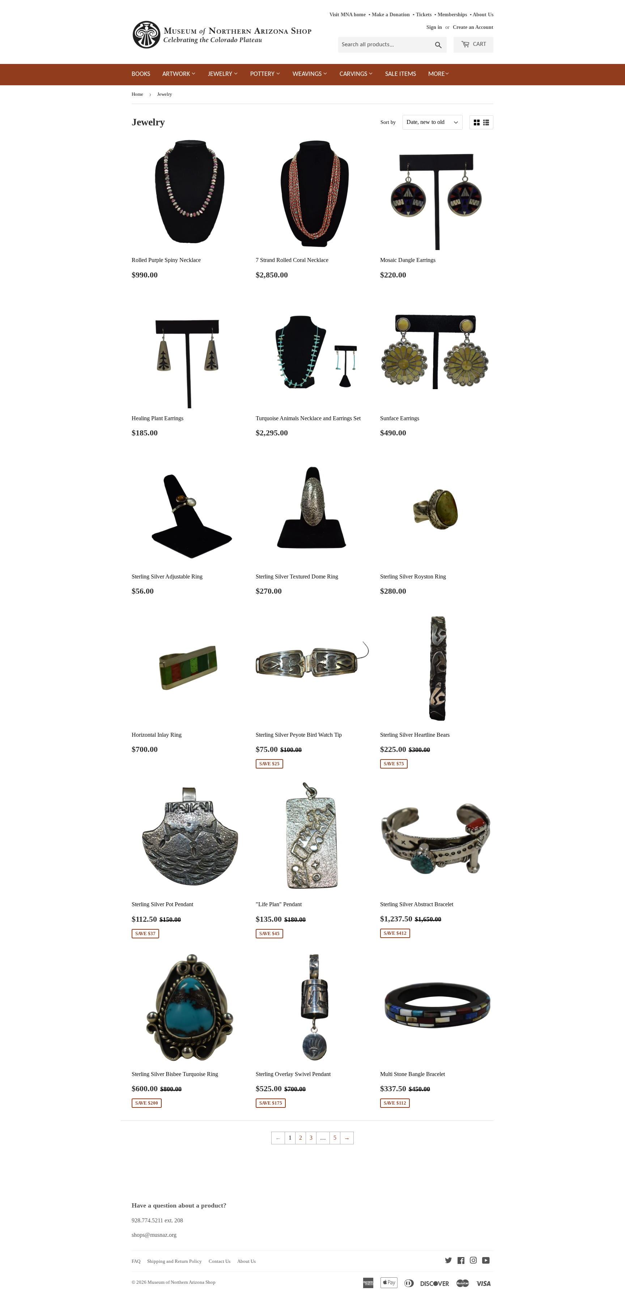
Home (137, 94)
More (436, 74)
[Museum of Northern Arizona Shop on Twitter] (448, 1261)
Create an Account (473, 27)
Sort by (388, 122)
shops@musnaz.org (154, 1235)
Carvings (354, 74)
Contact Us (219, 1261)
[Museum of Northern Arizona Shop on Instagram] (473, 1261)
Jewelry (221, 74)
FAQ (136, 1261)
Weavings (308, 74)
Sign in (434, 27)
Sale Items (400, 74)
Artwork (176, 74)
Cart (479, 44)
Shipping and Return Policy (174, 1261)
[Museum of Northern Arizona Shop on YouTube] (486, 1261)
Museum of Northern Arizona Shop (182, 1282)
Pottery (263, 74)
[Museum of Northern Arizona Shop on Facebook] (461, 1261)
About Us (483, 14)
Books (141, 74)
